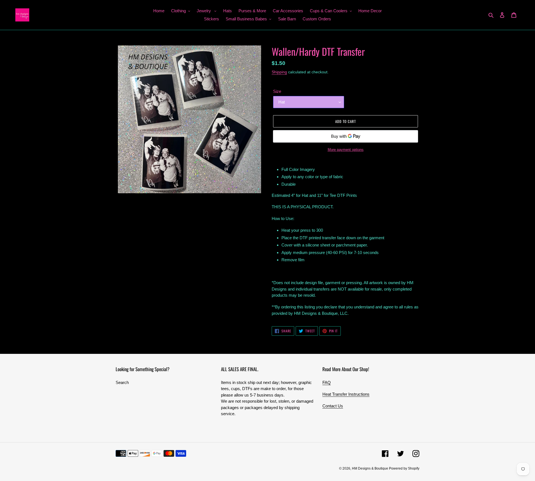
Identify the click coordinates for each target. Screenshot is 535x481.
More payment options (346, 150)
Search (122, 382)
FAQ (326, 382)
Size (277, 91)
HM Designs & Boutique (370, 468)
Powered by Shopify (404, 468)
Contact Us (332, 405)
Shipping (279, 72)
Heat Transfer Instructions (345, 394)
